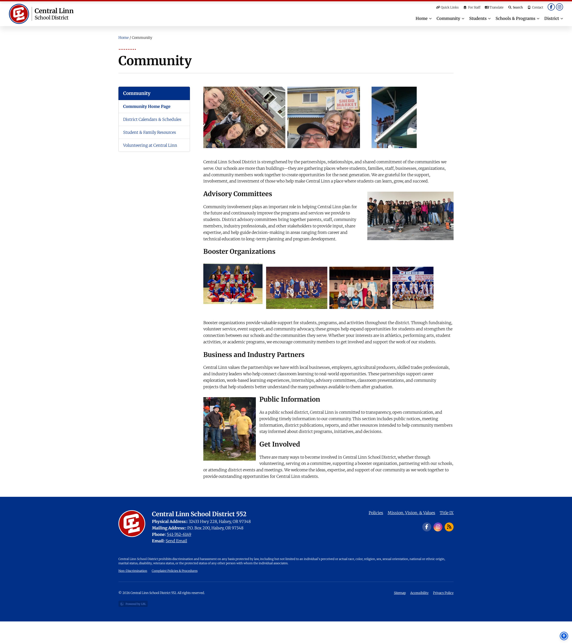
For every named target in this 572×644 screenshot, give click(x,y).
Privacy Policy (443, 593)
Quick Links (450, 7)
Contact (537, 7)
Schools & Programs (515, 18)
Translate (496, 7)
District (551, 18)
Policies (376, 512)
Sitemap (400, 593)
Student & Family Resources (149, 132)
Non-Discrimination (132, 571)
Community (448, 18)
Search (518, 7)
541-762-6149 (179, 534)
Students (478, 18)
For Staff (474, 7)
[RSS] (449, 526)
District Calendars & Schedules (152, 119)
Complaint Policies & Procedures (175, 571)
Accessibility (419, 593)
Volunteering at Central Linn (150, 145)
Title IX (447, 512)
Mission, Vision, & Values (411, 512)
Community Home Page (146, 106)
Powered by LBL (133, 604)
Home (422, 18)
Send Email (176, 540)
